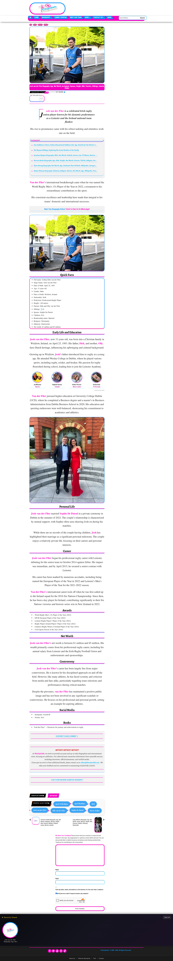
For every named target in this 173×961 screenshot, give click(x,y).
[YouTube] (57, 951)
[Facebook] (49, 951)
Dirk (93, 804)
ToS (94, 958)
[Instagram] (61, 951)
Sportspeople (45, 24)
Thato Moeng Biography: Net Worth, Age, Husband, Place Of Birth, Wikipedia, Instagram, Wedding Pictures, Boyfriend (66, 165)
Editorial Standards (84, 958)
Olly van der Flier (59, 810)
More (109, 17)
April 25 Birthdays (61, 804)
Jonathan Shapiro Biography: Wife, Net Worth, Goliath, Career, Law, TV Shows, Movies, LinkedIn (66, 155)
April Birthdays (79, 803)
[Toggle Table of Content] (40, 98)
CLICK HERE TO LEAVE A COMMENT (66, 736)
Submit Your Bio (61, 17)
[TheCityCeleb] (30, 17)
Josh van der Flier (39, 810)
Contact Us (98, 17)
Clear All (167, 917)
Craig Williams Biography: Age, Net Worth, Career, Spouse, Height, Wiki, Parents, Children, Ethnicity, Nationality (82, 822)
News (87, 17)
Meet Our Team (75, 17)
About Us (72, 958)
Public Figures (40, 24)
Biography (46, 17)
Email (57, 878)
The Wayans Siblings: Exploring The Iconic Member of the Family (56, 150)
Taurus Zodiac (95, 810)
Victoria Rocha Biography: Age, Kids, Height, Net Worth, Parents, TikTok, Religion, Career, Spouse (66, 160)
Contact (101, 958)
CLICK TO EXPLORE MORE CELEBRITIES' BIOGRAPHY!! (67, 780)
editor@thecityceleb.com (89, 762)
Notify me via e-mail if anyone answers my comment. (73, 893)
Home (37, 17)
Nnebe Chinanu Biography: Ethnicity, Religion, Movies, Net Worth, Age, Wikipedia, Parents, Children (66, 171)
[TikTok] (65, 951)
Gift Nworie (60, 92)
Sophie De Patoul (77, 810)
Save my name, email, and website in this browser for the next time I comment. (79, 889)
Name (57, 869)
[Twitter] (53, 951)
